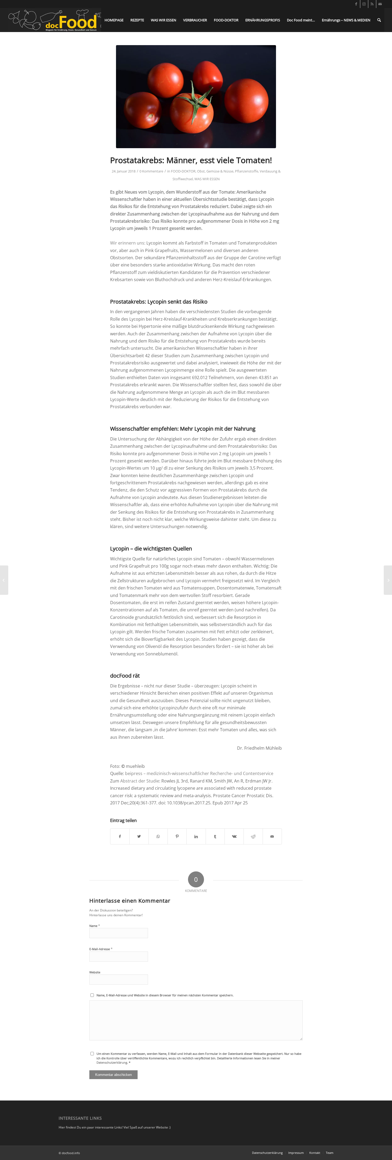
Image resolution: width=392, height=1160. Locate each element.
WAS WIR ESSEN (207, 178)
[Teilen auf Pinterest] (177, 836)
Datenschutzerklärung (112, 1062)
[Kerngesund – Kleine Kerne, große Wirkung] (388, 580)
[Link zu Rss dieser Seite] (372, 4)
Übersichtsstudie (210, 199)
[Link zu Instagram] (364, 4)
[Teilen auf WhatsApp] (158, 836)
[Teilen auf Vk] (234, 836)
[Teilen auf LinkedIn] (196, 836)
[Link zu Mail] (380, 4)
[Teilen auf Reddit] (253, 836)
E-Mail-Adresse (101, 948)
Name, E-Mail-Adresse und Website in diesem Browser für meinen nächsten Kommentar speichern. (165, 995)
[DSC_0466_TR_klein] (196, 96)
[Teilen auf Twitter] (139, 836)
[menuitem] (114, 20)
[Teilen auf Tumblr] (215, 836)
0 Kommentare (151, 171)
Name (94, 925)
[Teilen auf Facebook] (119, 836)
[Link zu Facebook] (356, 4)
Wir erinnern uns (127, 243)
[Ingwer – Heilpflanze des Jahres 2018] (4, 580)
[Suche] (379, 20)
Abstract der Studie (139, 781)
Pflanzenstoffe (246, 171)
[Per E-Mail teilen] (272, 836)
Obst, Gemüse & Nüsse (215, 171)
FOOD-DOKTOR (183, 171)
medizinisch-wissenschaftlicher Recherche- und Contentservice (210, 773)
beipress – (136, 773)
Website (94, 972)
